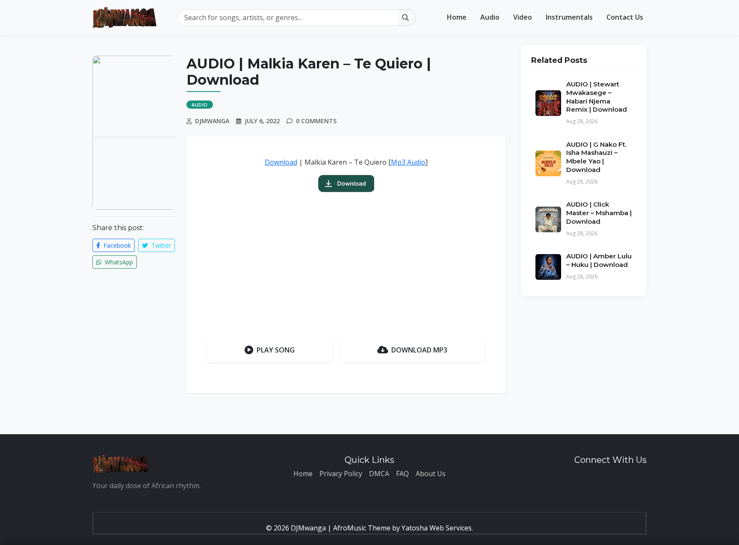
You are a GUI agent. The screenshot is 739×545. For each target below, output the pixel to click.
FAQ (402, 473)
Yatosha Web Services (437, 528)
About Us (431, 473)
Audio (490, 17)
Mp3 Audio (408, 162)
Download (281, 162)
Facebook (116, 245)
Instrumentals (569, 17)
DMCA (379, 473)
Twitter (160, 245)
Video (522, 17)
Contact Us (624, 17)
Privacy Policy (340, 473)
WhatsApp (118, 262)
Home (457, 17)
